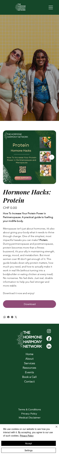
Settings (29, 450)
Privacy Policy (29, 413)
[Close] (54, 428)
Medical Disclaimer (29, 417)
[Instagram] (48, 331)
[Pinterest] (12, 317)
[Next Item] (51, 157)
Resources (29, 367)
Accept (28, 443)
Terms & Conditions (29, 409)
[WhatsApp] (4, 317)
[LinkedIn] (48, 346)
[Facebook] (8, 317)
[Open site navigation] (51, 7)
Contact (29, 381)
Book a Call (29, 377)
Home (29, 354)
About (29, 358)
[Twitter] (15, 317)
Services (29, 363)
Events (29, 372)
